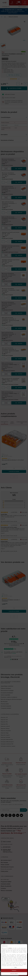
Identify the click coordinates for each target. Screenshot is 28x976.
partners (10, 948)
